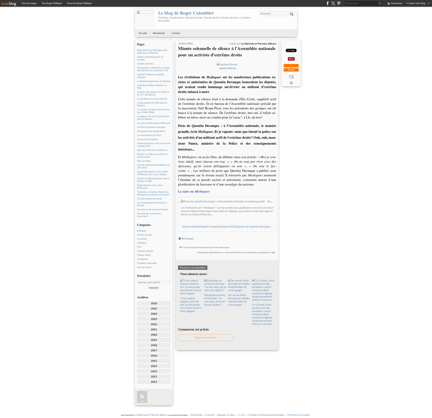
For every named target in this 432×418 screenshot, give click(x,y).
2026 (154, 303)
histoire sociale (144, 234)
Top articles (196, 414)
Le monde (142, 238)
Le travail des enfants (147, 139)
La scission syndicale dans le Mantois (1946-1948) (153, 111)
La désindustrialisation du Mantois (154, 81)
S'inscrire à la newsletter (193, 267)
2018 (154, 345)
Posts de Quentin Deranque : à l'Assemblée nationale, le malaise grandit (270, 201)
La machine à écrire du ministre (152, 98)
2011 (154, 381)
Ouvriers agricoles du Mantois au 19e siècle (153, 166)
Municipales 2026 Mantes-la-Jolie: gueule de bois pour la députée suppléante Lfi (234, 252)
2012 (154, 376)
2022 (154, 324)
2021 (154, 329)
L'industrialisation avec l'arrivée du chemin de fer (154, 144)
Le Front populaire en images (151, 127)
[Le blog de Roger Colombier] (145, 18)
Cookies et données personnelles (266, 414)
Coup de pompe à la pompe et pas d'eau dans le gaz (206, 247)
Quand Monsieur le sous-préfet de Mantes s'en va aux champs (152, 173)
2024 (154, 313)
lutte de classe (144, 267)
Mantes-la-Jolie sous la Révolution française (152, 155)
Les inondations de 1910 (149, 135)
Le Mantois (142, 259)
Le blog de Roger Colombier (186, 12)
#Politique (188, 238)
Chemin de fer (144, 255)
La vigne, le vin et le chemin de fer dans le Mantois (153, 117)
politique (141, 230)
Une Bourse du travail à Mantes (152, 209)
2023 (154, 318)
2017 (154, 350)
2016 (154, 355)
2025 (154, 308)
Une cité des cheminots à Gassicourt (149, 215)
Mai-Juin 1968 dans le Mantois (152, 150)
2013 (154, 371)
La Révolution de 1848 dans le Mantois (152, 104)
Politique (141, 242)
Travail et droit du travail (149, 198)
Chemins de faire (145, 63)
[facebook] (328, 3)
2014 (154, 366)
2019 (154, 339)
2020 (154, 334)
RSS (142, 401)
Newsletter (159, 33)
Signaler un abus (227, 414)
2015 (154, 360)
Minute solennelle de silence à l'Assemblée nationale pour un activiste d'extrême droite (227, 51)
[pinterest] (339, 3)
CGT (139, 247)
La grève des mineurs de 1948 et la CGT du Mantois (153, 93)
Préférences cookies (298, 414)
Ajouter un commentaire (206, 337)
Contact (175, 33)
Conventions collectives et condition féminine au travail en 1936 (153, 69)
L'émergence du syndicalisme (151, 131)
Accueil (142, 33)
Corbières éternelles (147, 263)
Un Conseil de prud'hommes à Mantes (151, 204)
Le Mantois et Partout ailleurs (150, 414)
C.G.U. (242, 414)
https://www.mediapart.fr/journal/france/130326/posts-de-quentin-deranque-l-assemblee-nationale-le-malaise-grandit (227, 226)
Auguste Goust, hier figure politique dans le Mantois (152, 51)
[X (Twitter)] (333, 3)
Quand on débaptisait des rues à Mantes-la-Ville (153, 179)
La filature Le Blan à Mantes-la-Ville (152, 86)
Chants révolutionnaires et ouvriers (150, 58)
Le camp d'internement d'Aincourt (153, 123)
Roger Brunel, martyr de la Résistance (150, 186)
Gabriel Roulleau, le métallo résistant (150, 75)
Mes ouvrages (144, 160)
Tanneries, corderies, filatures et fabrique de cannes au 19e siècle (153, 193)
